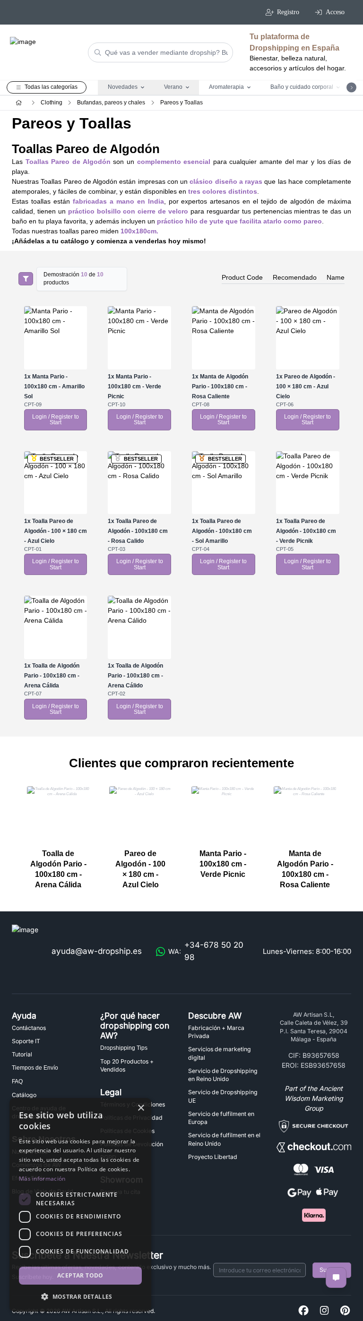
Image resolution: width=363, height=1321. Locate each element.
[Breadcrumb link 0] (18, 102)
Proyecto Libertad (212, 1156)
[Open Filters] (25, 278)
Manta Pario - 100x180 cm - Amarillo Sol (54, 386)
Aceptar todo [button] (80, 1275)
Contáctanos (29, 1027)
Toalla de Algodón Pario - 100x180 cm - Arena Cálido (135, 675)
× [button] (140, 1108)
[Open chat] (336, 1277)
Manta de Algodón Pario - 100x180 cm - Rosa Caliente (220, 386)
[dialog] (80, 1205)
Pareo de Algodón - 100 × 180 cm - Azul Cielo (305, 386)
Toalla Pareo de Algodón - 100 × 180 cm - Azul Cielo (55, 531)
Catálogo (24, 1094)
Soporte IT (26, 1041)
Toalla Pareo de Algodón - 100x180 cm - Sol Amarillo (222, 531)
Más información (42, 1179)
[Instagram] (324, 1310)
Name (336, 277)
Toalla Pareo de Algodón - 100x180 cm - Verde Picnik (306, 531)
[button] (80, 1296)
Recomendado (295, 277)
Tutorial (22, 1054)
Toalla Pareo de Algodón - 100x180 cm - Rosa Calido (138, 531)
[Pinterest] (345, 1310)
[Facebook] (303, 1310)
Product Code (242, 277)
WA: (205, 951)
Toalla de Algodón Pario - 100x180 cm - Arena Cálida (51, 675)
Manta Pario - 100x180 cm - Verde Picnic (134, 386)
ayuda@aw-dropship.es (97, 951)
